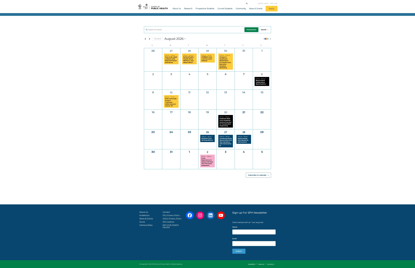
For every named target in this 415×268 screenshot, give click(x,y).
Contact (166, 212)
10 (171, 92)
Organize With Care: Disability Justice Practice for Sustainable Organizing (225, 122)
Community (241, 8)
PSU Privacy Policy (171, 215)
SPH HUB (273, 3)
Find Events (251, 30)
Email (235, 239)
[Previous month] (145, 38)
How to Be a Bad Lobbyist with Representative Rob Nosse (171, 59)
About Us (177, 8)
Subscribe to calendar (257, 175)
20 (225, 112)
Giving (142, 222)
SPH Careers (168, 222)
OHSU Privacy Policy (172, 218)
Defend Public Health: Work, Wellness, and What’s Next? (188, 59)
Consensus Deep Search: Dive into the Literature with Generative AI (225, 142)
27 (171, 50)
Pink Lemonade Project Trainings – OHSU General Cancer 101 (171, 102)
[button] (266, 38)
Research (188, 8)
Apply (271, 8)
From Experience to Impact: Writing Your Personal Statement (207, 161)
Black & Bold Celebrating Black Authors (261, 82)
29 (207, 50)
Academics (144, 215)
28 (189, 50)
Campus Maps (145, 225)
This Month (157, 39)
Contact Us (270, 264)
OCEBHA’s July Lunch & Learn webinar (206, 58)
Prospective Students (205, 8)
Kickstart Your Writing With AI (207, 139)
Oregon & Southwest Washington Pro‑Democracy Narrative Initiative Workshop (225, 62)
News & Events (255, 8)
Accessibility (251, 264)
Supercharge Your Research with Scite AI (243, 140)
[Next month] (149, 38)
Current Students (225, 8)
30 (225, 50)
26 (207, 132)
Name (235, 227)
